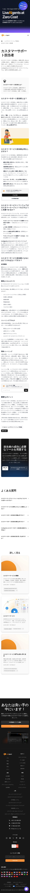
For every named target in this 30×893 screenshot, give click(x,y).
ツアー (7, 769)
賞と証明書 (7, 778)
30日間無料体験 (15, 198)
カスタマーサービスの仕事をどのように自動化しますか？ (14, 507)
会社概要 (8, 776)
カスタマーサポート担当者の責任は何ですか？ (13, 521)
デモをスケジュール (15, 726)
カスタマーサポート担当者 (7, 43)
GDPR (17, 884)
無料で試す (4, 430)
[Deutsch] (12, 872)
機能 (8, 763)
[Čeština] (7, 872)
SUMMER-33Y (6, 22)
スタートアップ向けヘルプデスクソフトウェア (15, 814)
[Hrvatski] (2, 874)
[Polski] (22, 874)
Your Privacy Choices (20, 886)
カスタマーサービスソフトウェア (15, 797)
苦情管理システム (15, 808)
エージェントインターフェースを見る (18, 468)
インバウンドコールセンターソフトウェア (15, 805)
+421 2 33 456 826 (16, 820)
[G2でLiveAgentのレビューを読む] (15, 846)
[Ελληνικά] (14, 872)
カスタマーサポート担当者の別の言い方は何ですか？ (13, 537)
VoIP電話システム (15, 799)
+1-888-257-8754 (15, 823)
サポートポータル (22, 757)
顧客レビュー (8, 781)
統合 (8, 766)
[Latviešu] (14, 874)
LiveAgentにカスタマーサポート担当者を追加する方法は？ (14, 529)
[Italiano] (7, 874)
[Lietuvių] (12, 874)
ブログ (22, 776)
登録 (26, 390)
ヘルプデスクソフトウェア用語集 (11, 41)
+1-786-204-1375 (15, 826)
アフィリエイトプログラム (8, 784)
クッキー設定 (8, 886)
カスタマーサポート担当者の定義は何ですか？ (13, 515)
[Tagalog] (12, 876)
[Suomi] (24, 872)
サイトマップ (23, 884)
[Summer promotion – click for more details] (15, 16)
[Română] (27, 874)
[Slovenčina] (4, 876)
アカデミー (22, 781)
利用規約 (9, 882)
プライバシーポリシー (8, 884)
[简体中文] (17, 876)
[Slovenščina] (7, 876)
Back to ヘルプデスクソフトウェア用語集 (13, 427)
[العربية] (2, 872)
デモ (8, 758)
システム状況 (22, 762)
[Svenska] (9, 876)
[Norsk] (19, 874)
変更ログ (22, 765)
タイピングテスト (22, 787)
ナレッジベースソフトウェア (15, 794)
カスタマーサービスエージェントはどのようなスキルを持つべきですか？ (14, 499)
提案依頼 (22, 768)
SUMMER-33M (12, 21)
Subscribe (15, 860)
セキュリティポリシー (18, 882)
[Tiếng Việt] (14, 876)
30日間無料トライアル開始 (15, 722)
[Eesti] (22, 872)
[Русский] (2, 876)
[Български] (4, 872)
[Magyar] (4, 874)
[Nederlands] (17, 874)
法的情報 (8, 787)
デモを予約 (15, 195)
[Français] (27, 872)
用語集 (22, 778)
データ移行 (22, 760)
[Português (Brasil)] (24, 874)
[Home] (2, 41)
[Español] (19, 872)
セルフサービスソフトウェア (15, 802)
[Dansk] (9, 872)
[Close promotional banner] (28, 1)
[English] (17, 872)
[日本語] (9, 874)
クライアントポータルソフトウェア (15, 811)
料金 (8, 760)
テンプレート (22, 784)
